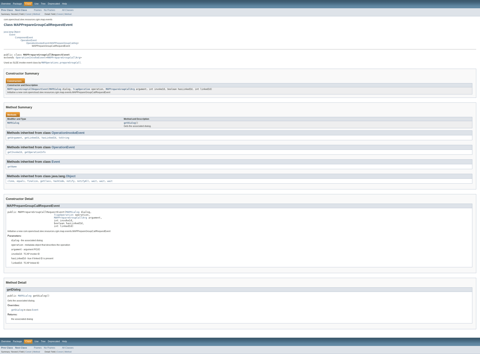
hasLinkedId (49, 137)
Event (12, 34)
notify (70, 181)
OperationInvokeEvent (37, 43)
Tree (43, 3)
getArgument (15, 137)
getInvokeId (15, 152)
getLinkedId (32, 137)
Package (17, 3)
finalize (32, 181)
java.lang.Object (12, 32)
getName (12, 166)
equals (21, 181)
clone (11, 181)
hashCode (58, 181)
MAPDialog (55, 89)
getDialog (130, 123)
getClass (45, 181)
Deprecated (54, 3)
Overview (6, 3)
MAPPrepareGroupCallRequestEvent (27, 89)
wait (94, 181)
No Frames (49, 10)
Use (36, 3)
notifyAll (83, 181)
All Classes (68, 10)
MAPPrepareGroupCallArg (63, 43)
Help (64, 3)
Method (36, 14)
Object (71, 176)
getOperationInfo (35, 152)
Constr (28, 14)
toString (64, 137)
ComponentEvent (24, 37)
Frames (38, 10)
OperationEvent (29, 40)
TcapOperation (81, 89)
